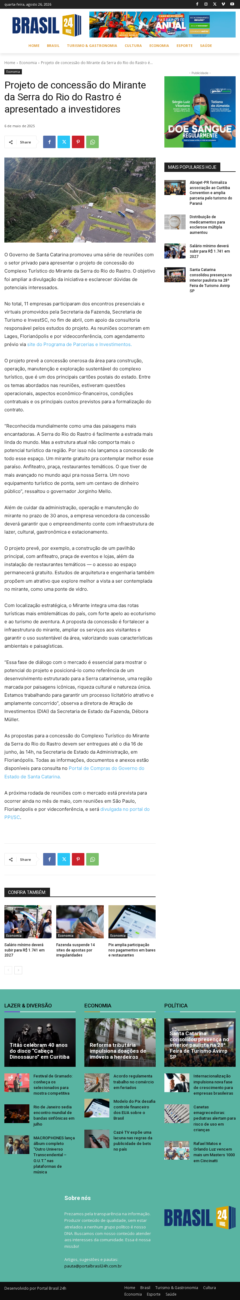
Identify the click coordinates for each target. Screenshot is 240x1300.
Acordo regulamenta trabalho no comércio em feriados (133, 1082)
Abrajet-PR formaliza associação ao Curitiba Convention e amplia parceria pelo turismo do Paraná (211, 193)
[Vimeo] (223, 4)
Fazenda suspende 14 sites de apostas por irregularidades (75, 950)
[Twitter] (214, 4)
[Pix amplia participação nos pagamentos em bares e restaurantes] (132, 921)
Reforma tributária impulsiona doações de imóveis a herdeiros (118, 1051)
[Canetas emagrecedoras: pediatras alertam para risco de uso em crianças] (176, 1113)
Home (9, 62)
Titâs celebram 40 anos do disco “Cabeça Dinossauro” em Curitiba (39, 1051)
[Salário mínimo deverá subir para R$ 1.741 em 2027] (28, 921)
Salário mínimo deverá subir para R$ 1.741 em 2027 (24, 950)
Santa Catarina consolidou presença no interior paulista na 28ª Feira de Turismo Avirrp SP (211, 280)
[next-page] (18, 970)
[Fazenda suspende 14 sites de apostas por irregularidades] (79, 921)
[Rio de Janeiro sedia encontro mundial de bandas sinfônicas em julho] (16, 1113)
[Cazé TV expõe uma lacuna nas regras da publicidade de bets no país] (96, 1139)
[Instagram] (206, 4)
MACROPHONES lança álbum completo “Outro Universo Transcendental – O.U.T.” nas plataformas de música (54, 1155)
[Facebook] (197, 4)
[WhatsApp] (92, 142)
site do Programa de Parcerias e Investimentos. (79, 344)
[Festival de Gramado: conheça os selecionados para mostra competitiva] (16, 1082)
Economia (28, 62)
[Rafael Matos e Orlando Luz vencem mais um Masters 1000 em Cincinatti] (176, 1150)
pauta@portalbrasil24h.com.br (93, 1266)
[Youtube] (232, 4)
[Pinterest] (78, 142)
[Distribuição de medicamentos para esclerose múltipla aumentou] (175, 221)
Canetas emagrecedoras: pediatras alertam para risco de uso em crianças (214, 1118)
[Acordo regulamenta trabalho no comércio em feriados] (96, 1082)
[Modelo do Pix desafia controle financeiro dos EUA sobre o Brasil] (96, 1108)
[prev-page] (8, 970)
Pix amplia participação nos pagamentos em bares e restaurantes (132, 950)
